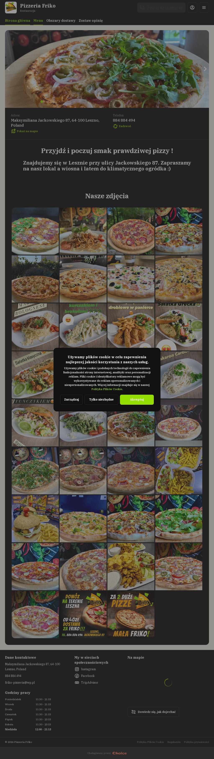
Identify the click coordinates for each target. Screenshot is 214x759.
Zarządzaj (71, 399)
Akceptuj (137, 399)
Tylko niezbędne (101, 399)
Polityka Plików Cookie (106, 389)
